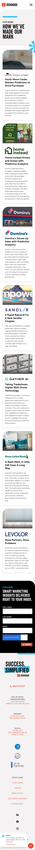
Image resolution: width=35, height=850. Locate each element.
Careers (17, 788)
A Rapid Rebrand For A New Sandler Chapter (17, 318)
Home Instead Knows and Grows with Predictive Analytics (17, 160)
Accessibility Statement (17, 799)
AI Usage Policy (17, 804)
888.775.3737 (19, 686)
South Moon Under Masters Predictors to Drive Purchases (17, 82)
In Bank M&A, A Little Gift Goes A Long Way (17, 465)
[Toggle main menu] (31, 5)
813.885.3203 (17, 731)
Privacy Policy (17, 793)
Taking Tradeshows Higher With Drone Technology (16, 387)
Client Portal (17, 783)
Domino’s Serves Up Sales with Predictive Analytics (17, 241)
